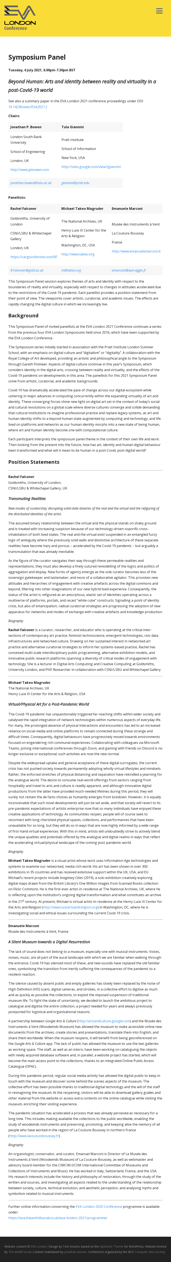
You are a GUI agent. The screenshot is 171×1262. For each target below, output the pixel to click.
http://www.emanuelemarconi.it (136, 251)
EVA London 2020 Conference (99, 1206)
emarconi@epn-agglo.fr (129, 270)
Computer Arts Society (150, 1252)
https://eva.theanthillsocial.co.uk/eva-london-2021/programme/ (57, 1218)
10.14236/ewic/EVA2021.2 (27, 107)
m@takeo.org (71, 270)
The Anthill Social (19, 1252)
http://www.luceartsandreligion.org (70, 907)
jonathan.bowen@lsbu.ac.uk (31, 183)
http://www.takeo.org (77, 254)
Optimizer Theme (111, 1246)
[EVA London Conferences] (20, 34)
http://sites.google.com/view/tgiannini (91, 166)
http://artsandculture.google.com (104, 1021)
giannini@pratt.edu (75, 183)
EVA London (39, 1246)
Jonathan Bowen (75, 1252)
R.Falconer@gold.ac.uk (26, 270)
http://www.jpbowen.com (29, 169)
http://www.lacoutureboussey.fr (34, 1136)
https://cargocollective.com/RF (33, 257)
